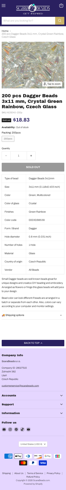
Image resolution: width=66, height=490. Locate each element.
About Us (18, 473)
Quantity (6, 148)
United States (31, 444)
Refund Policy (33, 477)
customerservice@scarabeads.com (20, 385)
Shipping (6, 473)
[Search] (59, 21)
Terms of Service (35, 473)
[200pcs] (8, 142)
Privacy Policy (53, 473)
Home (5, 31)
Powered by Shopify (33, 484)
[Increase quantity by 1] (31, 155)
